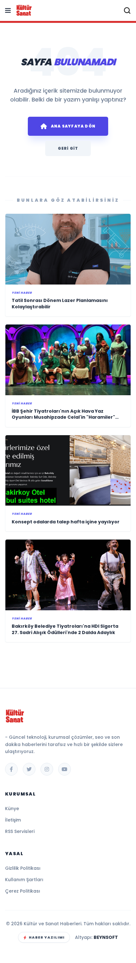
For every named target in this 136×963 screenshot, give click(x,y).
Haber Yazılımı (47, 937)
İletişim (13, 820)
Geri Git (68, 148)
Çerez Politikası (22, 891)
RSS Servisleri (19, 831)
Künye (12, 808)
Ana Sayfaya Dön (73, 126)
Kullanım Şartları (24, 879)
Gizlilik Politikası (22, 868)
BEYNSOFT (106, 937)
